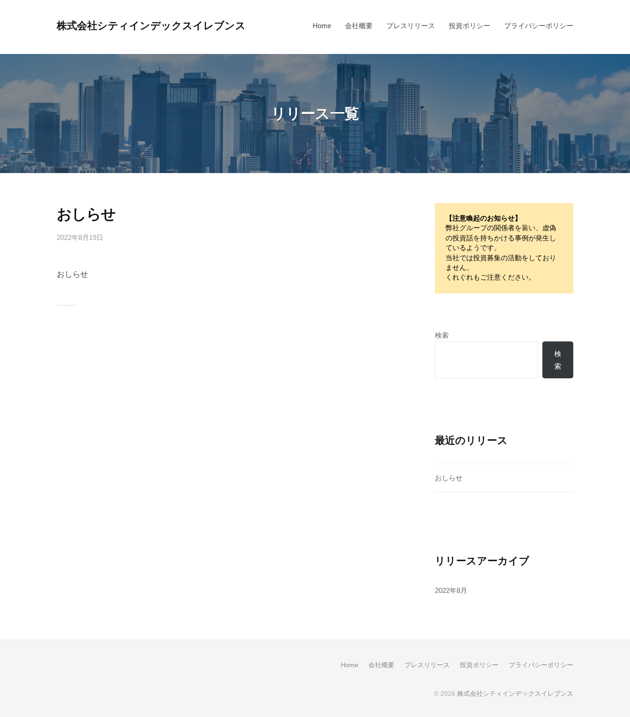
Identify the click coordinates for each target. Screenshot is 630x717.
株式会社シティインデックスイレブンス (151, 25)
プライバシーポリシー (538, 26)
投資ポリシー (469, 26)
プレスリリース (410, 26)
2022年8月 (451, 590)
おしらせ (86, 214)
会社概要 (359, 26)
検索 (442, 335)
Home (322, 26)
